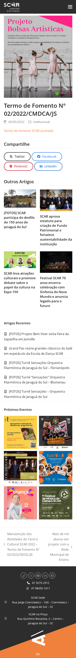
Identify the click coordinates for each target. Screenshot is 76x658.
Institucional (41, 122)
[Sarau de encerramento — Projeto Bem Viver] (55, 467)
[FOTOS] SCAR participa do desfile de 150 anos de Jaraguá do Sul (19, 220)
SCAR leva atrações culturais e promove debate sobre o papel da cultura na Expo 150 (20, 282)
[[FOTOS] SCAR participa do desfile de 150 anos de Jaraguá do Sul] (20, 198)
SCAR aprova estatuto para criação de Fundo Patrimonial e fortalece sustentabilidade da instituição (56, 230)
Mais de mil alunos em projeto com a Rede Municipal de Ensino (58, 547)
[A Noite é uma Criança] (20, 502)
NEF (38, 653)
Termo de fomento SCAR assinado (29, 131)
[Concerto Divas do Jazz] (20, 467)
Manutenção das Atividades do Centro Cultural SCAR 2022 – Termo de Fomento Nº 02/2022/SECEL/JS (22, 544)
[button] (70, 7)
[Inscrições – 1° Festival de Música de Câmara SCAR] (55, 502)
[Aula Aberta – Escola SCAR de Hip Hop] (55, 432)
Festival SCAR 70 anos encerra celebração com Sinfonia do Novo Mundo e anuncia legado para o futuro (54, 292)
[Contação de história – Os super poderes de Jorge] (20, 432)
